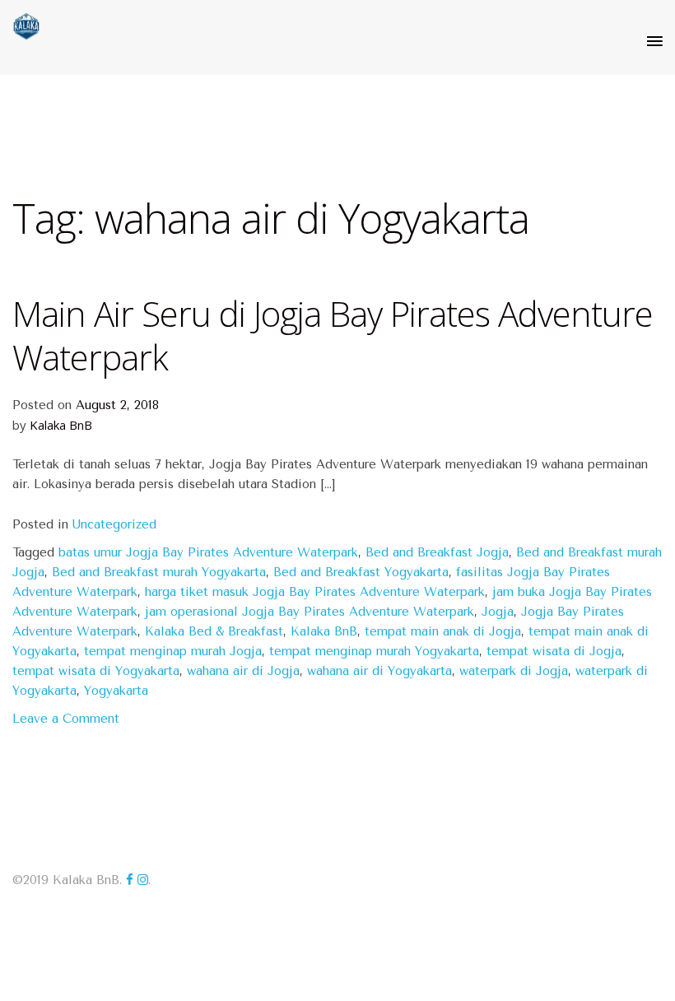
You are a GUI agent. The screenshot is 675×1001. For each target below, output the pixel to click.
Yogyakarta (116, 690)
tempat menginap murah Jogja (173, 651)
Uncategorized (114, 524)
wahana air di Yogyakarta (379, 670)
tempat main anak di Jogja (443, 631)
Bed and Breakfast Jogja (437, 552)
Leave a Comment (65, 718)
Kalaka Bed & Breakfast (214, 631)
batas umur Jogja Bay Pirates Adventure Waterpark (208, 552)
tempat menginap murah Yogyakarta (374, 651)
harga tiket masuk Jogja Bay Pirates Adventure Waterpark (315, 591)
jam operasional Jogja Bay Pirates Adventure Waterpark (309, 611)
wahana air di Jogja (243, 670)
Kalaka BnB (61, 425)
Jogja (498, 611)
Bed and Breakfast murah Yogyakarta (159, 572)
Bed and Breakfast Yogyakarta (361, 572)
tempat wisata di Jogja (553, 651)
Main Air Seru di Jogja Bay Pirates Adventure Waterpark (332, 335)
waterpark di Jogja (513, 670)
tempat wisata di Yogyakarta (95, 670)
